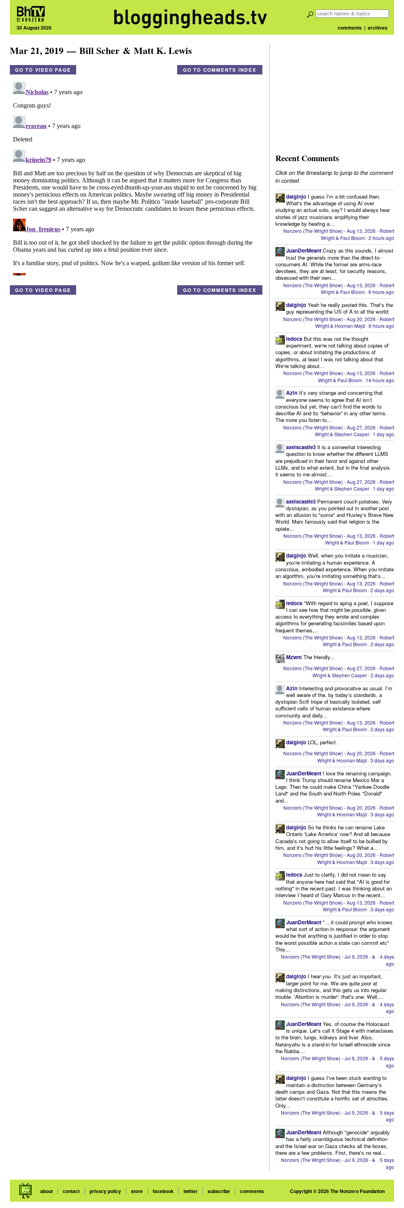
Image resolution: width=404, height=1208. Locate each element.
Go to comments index (219, 69)
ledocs (294, 338)
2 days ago (382, 590)
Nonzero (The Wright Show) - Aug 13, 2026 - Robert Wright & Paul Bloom (338, 234)
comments (350, 27)
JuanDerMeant (303, 250)
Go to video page (43, 69)
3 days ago (382, 760)
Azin (291, 392)
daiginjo (296, 196)
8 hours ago (381, 325)
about (46, 1191)
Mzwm (294, 657)
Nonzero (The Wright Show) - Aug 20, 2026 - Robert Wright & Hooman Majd (338, 322)
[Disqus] (136, 176)
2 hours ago (381, 237)
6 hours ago (381, 291)
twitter (190, 1191)
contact (71, 1191)
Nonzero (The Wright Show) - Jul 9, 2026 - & (328, 956)
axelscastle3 (301, 447)
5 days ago (387, 1061)
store (137, 1191)
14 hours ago (380, 380)
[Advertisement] (334, 92)
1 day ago (383, 434)
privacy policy (105, 1191)
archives (377, 27)
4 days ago (387, 959)
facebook (163, 1191)
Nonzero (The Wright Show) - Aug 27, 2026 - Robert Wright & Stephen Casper (338, 430)
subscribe (219, 1191)
